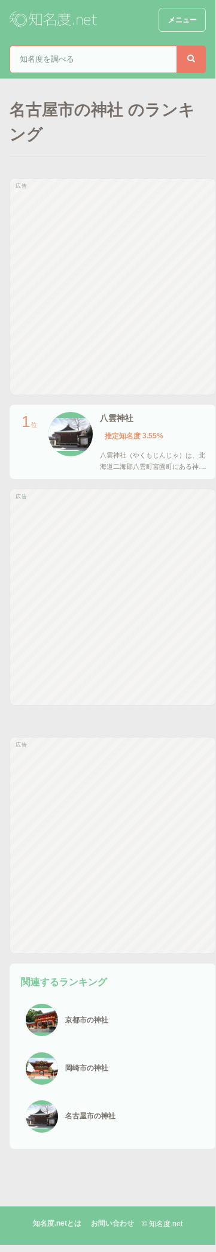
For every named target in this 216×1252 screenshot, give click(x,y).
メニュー (182, 20)
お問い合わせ (112, 1223)
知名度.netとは (57, 1223)
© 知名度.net (162, 1224)
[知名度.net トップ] (54, 19)
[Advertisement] (107, 287)
